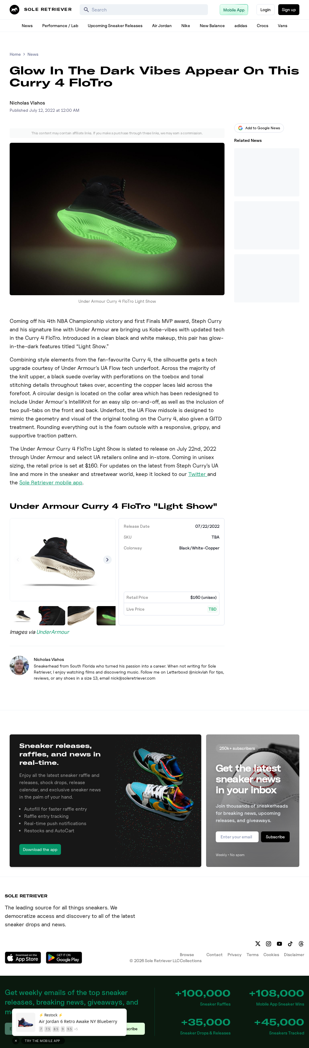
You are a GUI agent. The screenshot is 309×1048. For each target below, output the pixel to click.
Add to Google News (262, 128)
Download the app (40, 849)
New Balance (212, 25)
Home (15, 54)
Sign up (289, 9)
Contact (214, 954)
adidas (240, 25)
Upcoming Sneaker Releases (115, 25)
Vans (282, 25)
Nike (185, 25)
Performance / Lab (60, 25)
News (27, 25)
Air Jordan (162, 25)
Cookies (271, 954)
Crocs (262, 25)
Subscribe (275, 836)
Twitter (197, 474)
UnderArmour (52, 632)
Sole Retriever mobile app (50, 482)
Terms (253, 954)
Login (265, 9)
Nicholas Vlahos (27, 103)
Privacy (235, 954)
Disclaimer (294, 954)
